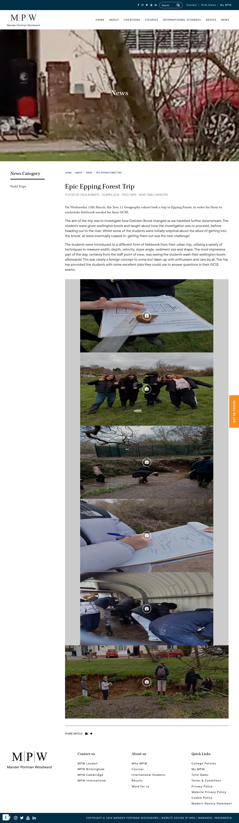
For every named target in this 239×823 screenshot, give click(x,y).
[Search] (178, 5)
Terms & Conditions (206, 780)
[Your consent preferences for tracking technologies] (6, 817)
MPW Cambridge (90, 774)
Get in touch (234, 411)
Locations (132, 19)
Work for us (140, 786)
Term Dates (208, 5)
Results (137, 780)
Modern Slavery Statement (212, 803)
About (114, 19)
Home (100, 19)
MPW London (88, 763)
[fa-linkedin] (156, 5)
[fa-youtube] (151, 5)
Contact (192, 5)
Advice (211, 19)
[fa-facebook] (138, 5)
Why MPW (139, 763)
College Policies (204, 763)
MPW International (92, 780)
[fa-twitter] (147, 5)
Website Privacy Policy (209, 792)
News (225, 19)
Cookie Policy (202, 797)
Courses (151, 19)
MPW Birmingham (91, 769)
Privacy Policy (202, 786)
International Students (182, 19)
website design (172, 817)
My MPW (226, 5)
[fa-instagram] (142, 5)
